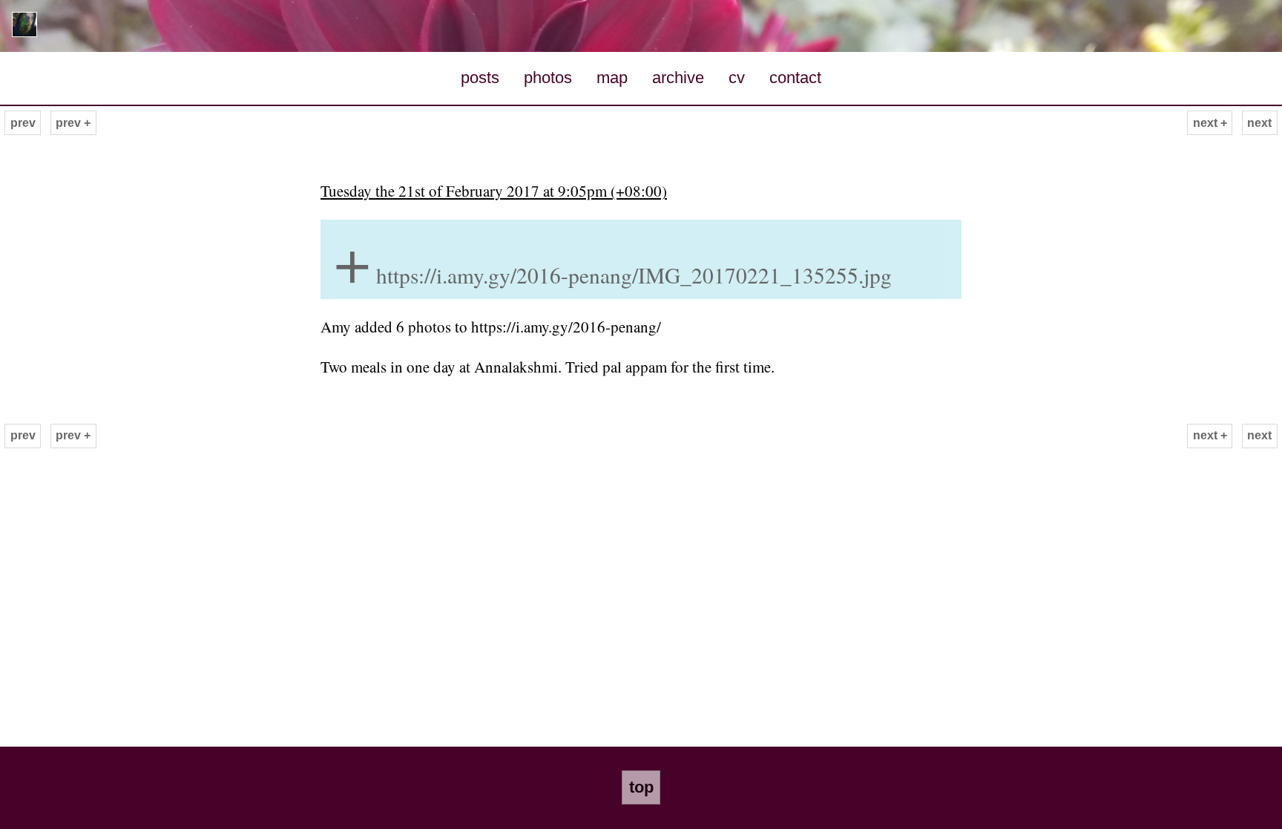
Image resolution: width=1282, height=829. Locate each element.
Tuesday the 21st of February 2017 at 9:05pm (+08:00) (493, 190)
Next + (1210, 123)
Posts (480, 77)
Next (1259, 123)
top (641, 787)
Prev (23, 123)
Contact (795, 77)
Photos (548, 77)
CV (737, 77)
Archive (678, 77)
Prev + (73, 123)
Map (612, 77)
